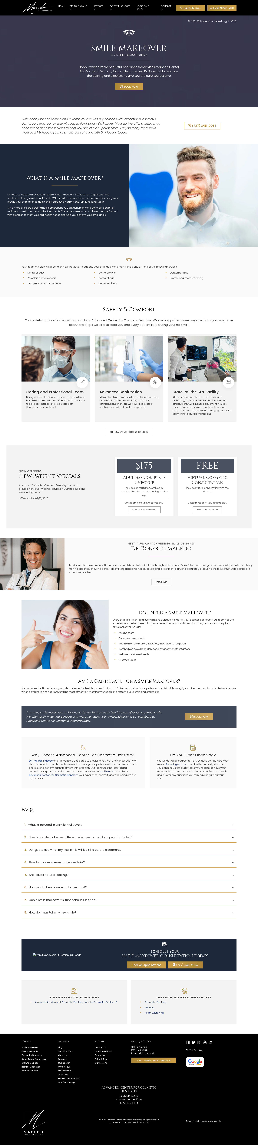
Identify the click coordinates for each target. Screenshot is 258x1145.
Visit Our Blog (196, 1050)
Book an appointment (146, 965)
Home (61, 6)
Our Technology (66, 1082)
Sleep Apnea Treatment (34, 1059)
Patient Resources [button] (120, 6)
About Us (62, 1055)
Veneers (149, 1007)
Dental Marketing (193, 1121)
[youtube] (205, 1043)
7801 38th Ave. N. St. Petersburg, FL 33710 (213, 21)
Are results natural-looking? (46, 875)
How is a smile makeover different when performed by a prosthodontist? (78, 837)
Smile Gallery (65, 1070)
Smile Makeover (30, 1047)
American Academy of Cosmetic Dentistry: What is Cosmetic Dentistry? (76, 1002)
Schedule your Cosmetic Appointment (153, 1060)
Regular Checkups (31, 1067)
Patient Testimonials (68, 1078)
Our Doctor (64, 1063)
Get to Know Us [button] (78, 6)
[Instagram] (199, 1043)
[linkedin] (210, 1043)
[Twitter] (193, 1043)
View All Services (30, 1070)
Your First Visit (65, 1051)
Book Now (130, 86)
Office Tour (64, 1067)
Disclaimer (144, 1122)
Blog (60, 1047)
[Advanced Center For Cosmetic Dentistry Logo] (40, 7)
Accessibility (130, 1122)
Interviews (63, 1074)
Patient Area (101, 1059)
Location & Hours (142, 8)
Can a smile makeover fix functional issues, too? (60, 900)
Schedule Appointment (144, 509)
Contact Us (166, 8)
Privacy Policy (115, 1122)
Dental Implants (30, 1051)
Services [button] (98, 6)
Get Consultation (207, 509)
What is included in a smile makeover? (53, 825)
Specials (62, 1059)
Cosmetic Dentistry (156, 1002)
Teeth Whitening (154, 1013)
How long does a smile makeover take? (54, 862)
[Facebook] (188, 1043)
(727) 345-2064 (192, 7)
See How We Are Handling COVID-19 (129, 432)
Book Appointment (223, 7)
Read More (161, 582)
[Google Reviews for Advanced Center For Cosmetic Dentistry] (195, 1062)
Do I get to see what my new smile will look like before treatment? (73, 850)
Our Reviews (101, 1063)
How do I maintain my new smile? (50, 913)
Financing (100, 1055)
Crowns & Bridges (31, 1063)
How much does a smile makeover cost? (55, 887)
